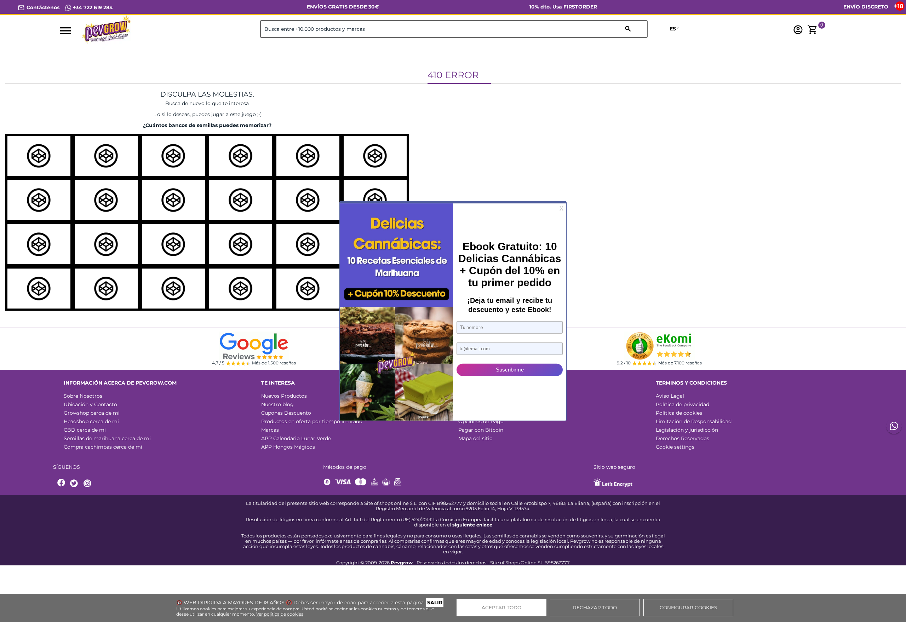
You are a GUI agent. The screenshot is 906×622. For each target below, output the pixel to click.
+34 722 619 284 (92, 7)
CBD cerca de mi (85, 430)
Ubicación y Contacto (90, 404)
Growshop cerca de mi (92, 413)
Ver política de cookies (279, 614)
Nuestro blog (277, 404)
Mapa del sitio (475, 438)
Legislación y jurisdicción (687, 430)
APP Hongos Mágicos (288, 447)
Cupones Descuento (286, 413)
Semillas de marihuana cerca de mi (107, 438)
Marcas (270, 430)
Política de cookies (679, 413)
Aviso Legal (670, 396)
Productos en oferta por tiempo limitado (311, 421)
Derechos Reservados (682, 438)
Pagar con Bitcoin (480, 430)
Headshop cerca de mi (91, 421)
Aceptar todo (501, 607)
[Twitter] (75, 483)
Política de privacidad (682, 404)
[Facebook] (62, 483)
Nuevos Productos (284, 396)
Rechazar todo (595, 607)
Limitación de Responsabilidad (694, 421)
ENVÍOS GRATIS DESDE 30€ (343, 7)
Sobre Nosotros (83, 396)
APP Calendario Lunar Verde (296, 438)
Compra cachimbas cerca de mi (103, 447)
